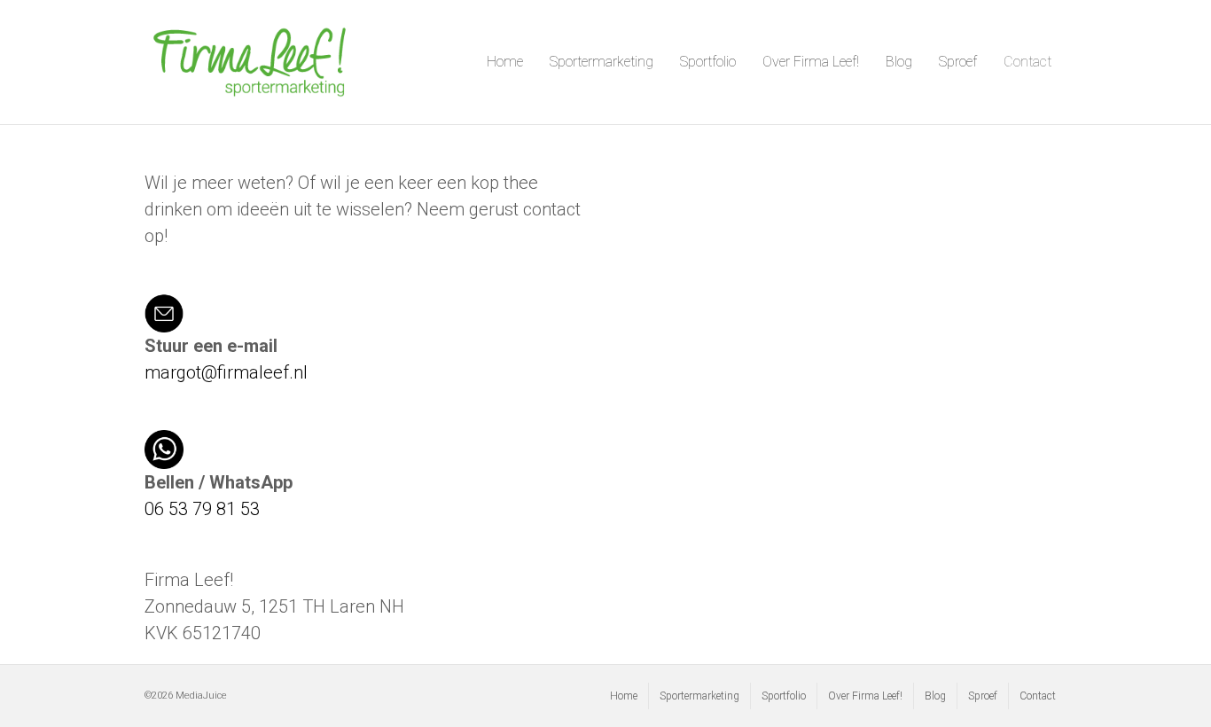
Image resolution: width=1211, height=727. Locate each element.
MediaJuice (201, 695)
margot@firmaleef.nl (226, 372)
